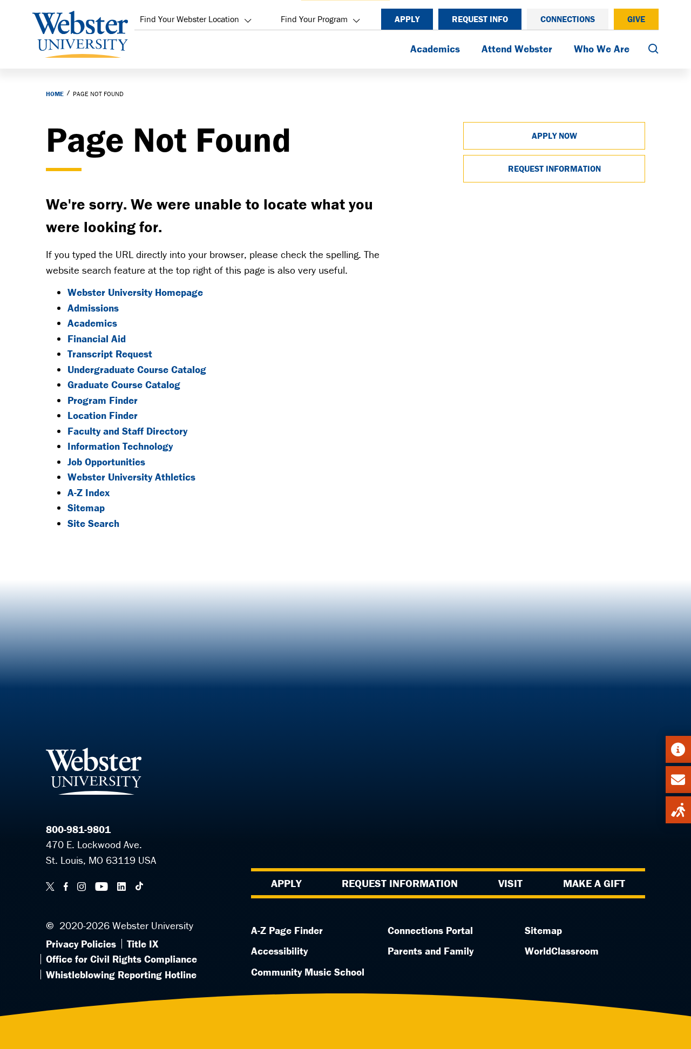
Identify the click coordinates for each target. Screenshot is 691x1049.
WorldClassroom (562, 950)
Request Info (480, 18)
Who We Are (601, 48)
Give (636, 18)
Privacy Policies (81, 943)
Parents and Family (430, 950)
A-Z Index (88, 492)
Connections (567, 18)
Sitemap (86, 507)
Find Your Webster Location (189, 18)
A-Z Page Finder (287, 930)
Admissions (93, 307)
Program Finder (102, 400)
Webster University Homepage (135, 292)
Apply (407, 18)
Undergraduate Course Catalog (136, 369)
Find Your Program (314, 18)
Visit (510, 883)
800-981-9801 (78, 829)
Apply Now (554, 135)
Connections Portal (430, 930)
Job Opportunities (106, 461)
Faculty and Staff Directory (127, 430)
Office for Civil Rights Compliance (121, 958)
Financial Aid (96, 338)
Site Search (93, 523)
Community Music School (307, 971)
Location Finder (102, 415)
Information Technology (120, 445)
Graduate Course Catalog (123, 384)
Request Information (554, 168)
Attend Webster (517, 48)
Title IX (142, 943)
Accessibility (279, 950)
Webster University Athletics (131, 476)
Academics (435, 48)
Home (55, 94)
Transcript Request (109, 353)
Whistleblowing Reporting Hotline (121, 974)
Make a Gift (594, 883)
